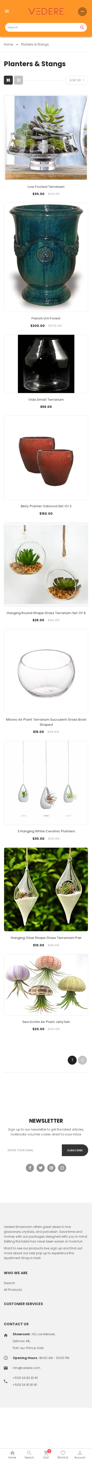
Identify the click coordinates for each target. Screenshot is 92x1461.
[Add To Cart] (34, 201)
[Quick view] (58, 201)
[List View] (18, 80)
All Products (13, 1289)
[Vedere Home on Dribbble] (51, 1168)
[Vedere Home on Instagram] (62, 1168)
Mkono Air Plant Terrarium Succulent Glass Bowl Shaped (46, 722)
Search (9, 1283)
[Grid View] (8, 80)
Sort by (76, 80)
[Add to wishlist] (46, 201)
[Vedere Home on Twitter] (41, 1168)
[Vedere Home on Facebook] (30, 1168)
